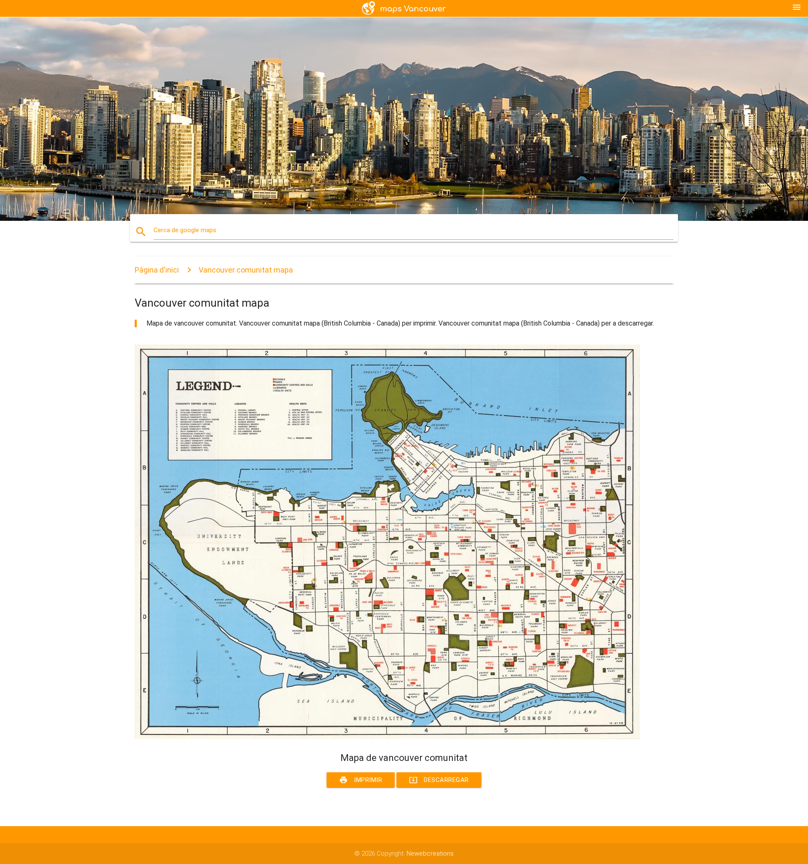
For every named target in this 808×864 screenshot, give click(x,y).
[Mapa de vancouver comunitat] (387, 737)
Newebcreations (430, 853)
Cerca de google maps (185, 230)
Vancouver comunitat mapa (246, 269)
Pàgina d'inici (157, 269)
